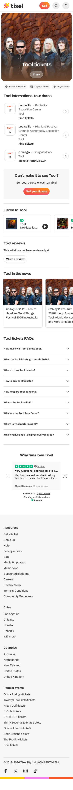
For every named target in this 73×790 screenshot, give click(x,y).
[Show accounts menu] (65, 5)
